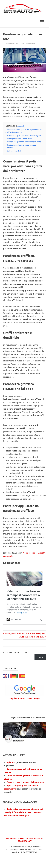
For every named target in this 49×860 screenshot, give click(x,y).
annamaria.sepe (28, 43)
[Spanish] (23, 675)
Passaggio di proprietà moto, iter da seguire (24, 633)
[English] (5, 675)
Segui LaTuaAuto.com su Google (24, 698)
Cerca (40, 657)
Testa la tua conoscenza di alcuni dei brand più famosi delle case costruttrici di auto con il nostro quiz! (23, 812)
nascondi (20, 126)
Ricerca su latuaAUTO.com (15, 652)
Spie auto (11, 762)
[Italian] (18, 675)
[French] (10, 675)
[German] (14, 675)
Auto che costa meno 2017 (31, 636)
